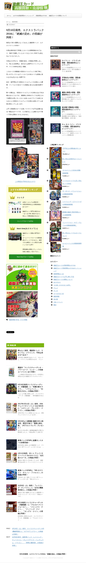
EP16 (17, 320)
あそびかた (57, 282)
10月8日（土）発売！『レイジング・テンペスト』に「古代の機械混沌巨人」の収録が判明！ (30, 488)
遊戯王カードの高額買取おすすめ (64, 265)
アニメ (55, 288)
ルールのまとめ (58, 293)
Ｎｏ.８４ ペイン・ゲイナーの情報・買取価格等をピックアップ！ (71, 126)
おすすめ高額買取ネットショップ (23, 15)
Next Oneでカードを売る (25, 257)
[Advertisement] (66, 32)
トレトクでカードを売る (25, 221)
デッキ (55, 291)
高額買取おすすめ (41, 15)
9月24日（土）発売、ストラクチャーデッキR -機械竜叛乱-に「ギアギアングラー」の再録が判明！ (28, 531)
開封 (54, 305)
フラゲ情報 (23, 320)
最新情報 (12, 320)
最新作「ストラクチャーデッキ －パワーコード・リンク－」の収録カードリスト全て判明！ (30, 370)
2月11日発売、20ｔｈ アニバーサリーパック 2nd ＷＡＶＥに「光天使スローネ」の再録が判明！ (31, 455)
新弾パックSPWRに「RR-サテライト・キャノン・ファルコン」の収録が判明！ (30, 472)
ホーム (9, 15)
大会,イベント (58, 302)
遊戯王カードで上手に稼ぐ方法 (63, 276)
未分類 (55, 299)
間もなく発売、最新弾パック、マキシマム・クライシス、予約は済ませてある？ (30, 353)
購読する (56, 48)
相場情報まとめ (58, 274)
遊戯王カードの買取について (58, 15)
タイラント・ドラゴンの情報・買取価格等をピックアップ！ (71, 63)
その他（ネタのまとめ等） (62, 285)
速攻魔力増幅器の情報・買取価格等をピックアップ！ (71, 109)
